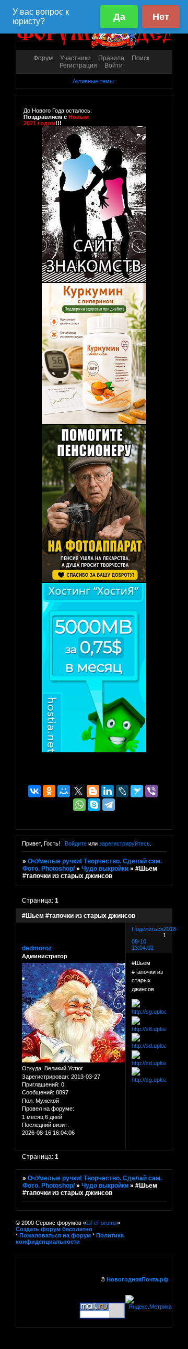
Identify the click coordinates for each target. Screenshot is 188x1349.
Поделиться (147, 929)
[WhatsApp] (79, 804)
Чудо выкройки (104, 868)
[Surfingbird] (137, 791)
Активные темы (93, 81)
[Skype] (94, 804)
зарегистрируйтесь (124, 843)
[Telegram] (108, 804)
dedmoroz (37, 948)
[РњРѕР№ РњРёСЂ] (63, 791)
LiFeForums (101, 1223)
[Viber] (151, 791)
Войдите (76, 843)
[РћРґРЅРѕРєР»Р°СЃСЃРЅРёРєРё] (49, 791)
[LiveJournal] (122, 791)
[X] (78, 791)
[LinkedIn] (107, 791)
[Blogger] (93, 791)
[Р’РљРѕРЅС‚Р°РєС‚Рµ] (34, 791)
